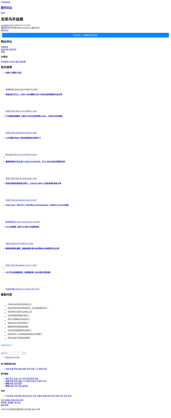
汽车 (61, 396)
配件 (41, 381)
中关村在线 (5, 2)
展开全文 (4, 30)
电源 (28, 381)
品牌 (49, 396)
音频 (11, 381)
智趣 (24, 369)
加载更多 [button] (4, 47)
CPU (20, 379)
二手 (37, 369)
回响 (57, 396)
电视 (11, 383)
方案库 (39, 396)
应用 (21, 400)
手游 (7, 396)
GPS (37, 381)
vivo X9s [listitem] (16, 357)
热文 (70, 396)
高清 (16, 383)
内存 (24, 379)
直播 (11, 369)
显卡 (11, 379)
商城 (13, 400)
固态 (32, 379)
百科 (53, 396)
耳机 (16, 381)
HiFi (45, 381)
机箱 (28, 379)
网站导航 (12, 364)
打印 (16, 386)
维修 (45, 396)
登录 (3, 13)
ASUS (11, 25)
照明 (20, 383)
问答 (17, 400)
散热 (36, 379)
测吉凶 (25, 396)
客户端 (17, 403)
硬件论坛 (6, 7)
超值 (11, 396)
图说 (20, 396)
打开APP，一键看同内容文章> (85, 35)
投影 (11, 386)
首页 (3, 400)
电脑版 (10, 403)
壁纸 (16, 369)
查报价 (8, 400)
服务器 (25, 386)
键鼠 (20, 381)
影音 (45, 369)
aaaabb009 (5, 25)
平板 (32, 369)
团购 (20, 369)
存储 (33, 381)
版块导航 (4, 405)
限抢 (41, 369)
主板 (15, 379)
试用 (28, 369)
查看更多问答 (6, 345)
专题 (16, 396)
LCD (24, 381)
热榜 (7, 369)
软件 (30, 396)
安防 (20, 386)
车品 (65, 396)
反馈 (3, 414)
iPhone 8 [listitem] (9, 357)
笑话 (34, 396)
